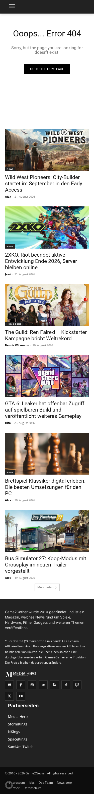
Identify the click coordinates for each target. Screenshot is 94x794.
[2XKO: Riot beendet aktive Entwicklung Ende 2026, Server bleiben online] (47, 227)
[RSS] (54, 684)
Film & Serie (14, 323)
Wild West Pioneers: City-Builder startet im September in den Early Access (43, 183)
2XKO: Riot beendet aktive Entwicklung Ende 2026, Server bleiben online (41, 261)
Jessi (8, 274)
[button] (9, 785)
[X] (9, 696)
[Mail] (43, 684)
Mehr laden (45, 587)
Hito (8, 423)
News (10, 169)
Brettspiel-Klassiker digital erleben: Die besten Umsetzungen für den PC (45, 487)
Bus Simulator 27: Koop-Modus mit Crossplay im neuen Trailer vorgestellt (45, 564)
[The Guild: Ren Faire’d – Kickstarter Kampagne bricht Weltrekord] (47, 305)
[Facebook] (20, 684)
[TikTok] (65, 684)
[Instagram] (32, 684)
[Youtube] (20, 696)
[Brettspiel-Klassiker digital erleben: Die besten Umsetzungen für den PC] (47, 454)
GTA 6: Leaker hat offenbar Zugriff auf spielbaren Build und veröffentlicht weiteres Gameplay (44, 410)
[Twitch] (77, 684)
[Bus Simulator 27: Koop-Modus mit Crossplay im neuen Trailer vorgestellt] (47, 531)
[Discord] (9, 684)
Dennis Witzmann (17, 345)
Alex (8, 196)
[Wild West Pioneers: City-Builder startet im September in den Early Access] (47, 150)
